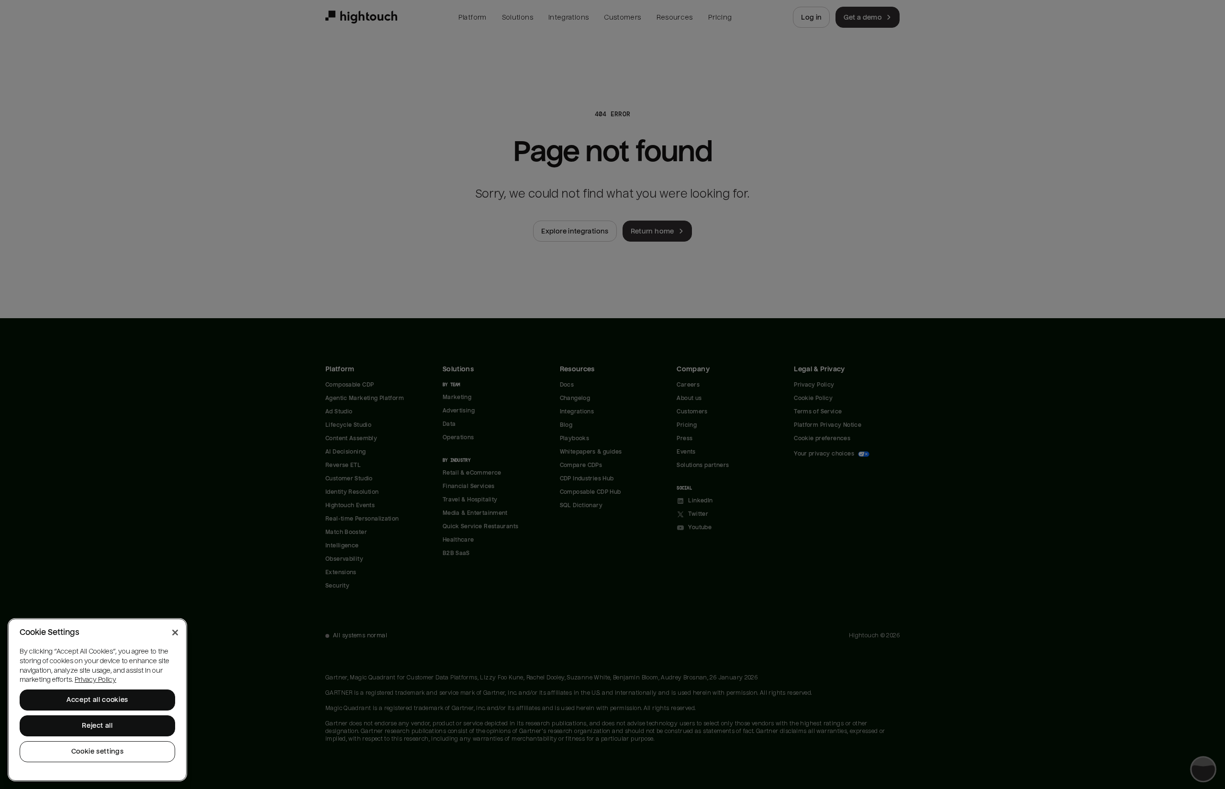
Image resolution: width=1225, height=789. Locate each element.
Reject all (97, 725)
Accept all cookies (97, 699)
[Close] (175, 632)
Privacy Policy (95, 679)
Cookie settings (97, 751)
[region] (97, 699)
